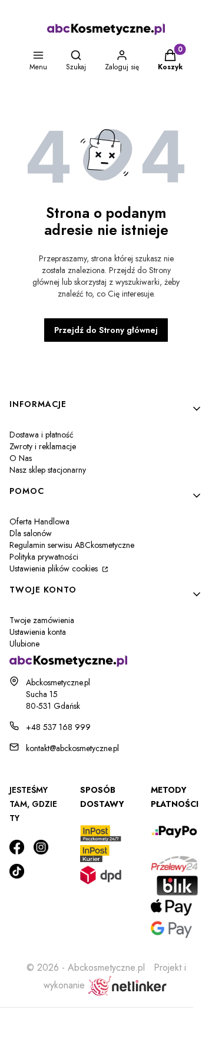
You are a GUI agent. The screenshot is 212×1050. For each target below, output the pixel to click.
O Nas (20, 458)
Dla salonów (30, 533)
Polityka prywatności (43, 557)
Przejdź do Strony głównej (106, 330)
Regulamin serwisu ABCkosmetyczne (71, 545)
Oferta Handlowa (39, 521)
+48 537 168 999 (58, 727)
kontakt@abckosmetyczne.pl (72, 748)
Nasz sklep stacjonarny (47, 470)
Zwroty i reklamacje (42, 446)
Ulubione (24, 643)
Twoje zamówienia (41, 620)
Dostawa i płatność (41, 434)
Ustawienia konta (37, 632)
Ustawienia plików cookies (54, 568)
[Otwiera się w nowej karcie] (16, 847)
